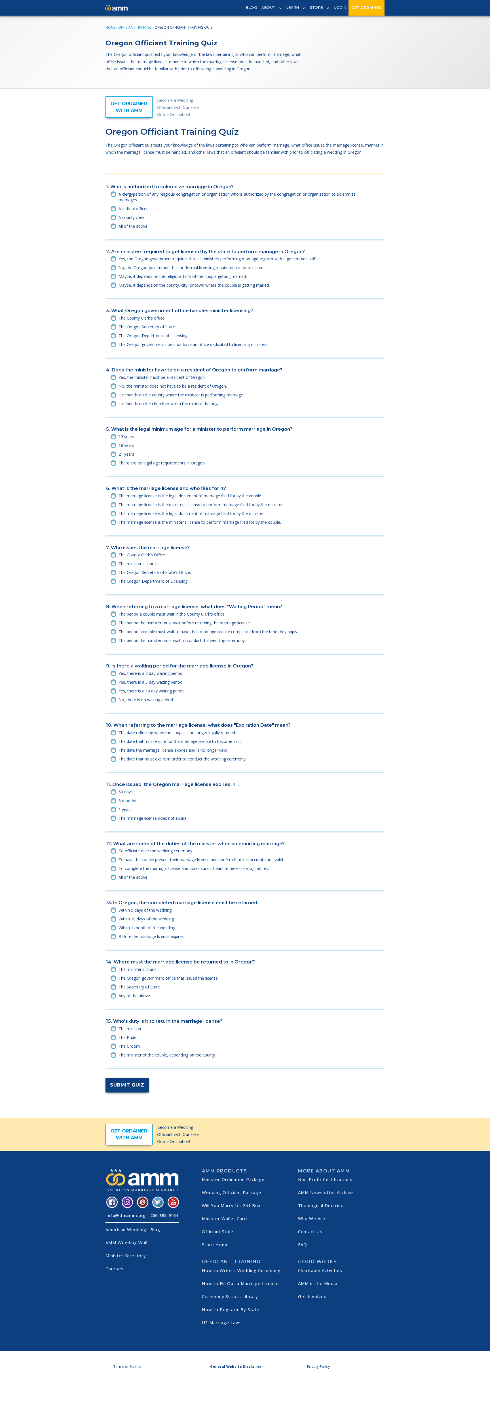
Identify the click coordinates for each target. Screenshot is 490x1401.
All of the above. (133, 226)
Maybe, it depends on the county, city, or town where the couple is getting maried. (194, 285)
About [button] (268, 7)
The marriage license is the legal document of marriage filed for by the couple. (190, 495)
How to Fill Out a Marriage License (240, 1283)
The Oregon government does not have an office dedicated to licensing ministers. (194, 344)
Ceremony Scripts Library (230, 1296)
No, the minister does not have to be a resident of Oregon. (173, 386)
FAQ (302, 1244)
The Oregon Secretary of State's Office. (155, 572)
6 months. (128, 800)
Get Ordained (366, 7)
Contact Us (310, 1231)
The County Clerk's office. (142, 318)
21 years (126, 454)
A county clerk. (132, 217)
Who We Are (311, 1218)
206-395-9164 (164, 1215)
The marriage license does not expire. (153, 818)
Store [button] (316, 7)
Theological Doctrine (321, 1205)
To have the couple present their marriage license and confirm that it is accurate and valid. (201, 859)
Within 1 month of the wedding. (147, 927)
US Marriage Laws (222, 1322)
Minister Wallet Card (224, 1218)
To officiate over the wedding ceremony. (156, 850)
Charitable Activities (320, 1270)
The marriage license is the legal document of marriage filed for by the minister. (192, 513)
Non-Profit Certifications (325, 1179)
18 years (126, 445)
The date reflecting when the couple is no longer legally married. (177, 732)
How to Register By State (230, 1309)
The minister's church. (139, 563)
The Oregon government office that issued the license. (169, 978)
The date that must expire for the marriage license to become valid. (180, 741)
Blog (251, 7)
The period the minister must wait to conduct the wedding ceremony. (182, 640)
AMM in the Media (317, 1283)
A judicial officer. (134, 208)
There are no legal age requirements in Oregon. (162, 463)
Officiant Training (135, 27)
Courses (114, 1268)
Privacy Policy (318, 1366)
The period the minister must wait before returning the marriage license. (185, 623)
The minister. (130, 1028)
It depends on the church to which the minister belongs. (169, 403)
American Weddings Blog (132, 1229)
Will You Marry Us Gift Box (231, 1205)
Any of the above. (135, 995)
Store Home (215, 1244)
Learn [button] (292, 7)
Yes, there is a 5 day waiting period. (151, 682)
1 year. (125, 809)
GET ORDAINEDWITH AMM (129, 107)
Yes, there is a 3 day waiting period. (151, 673)
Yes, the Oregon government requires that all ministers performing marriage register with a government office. (220, 258)
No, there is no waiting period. (146, 699)
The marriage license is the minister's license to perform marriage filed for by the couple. (200, 522)
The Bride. (128, 1037)
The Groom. (130, 1046)
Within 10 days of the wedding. (147, 919)
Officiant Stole (217, 1231)
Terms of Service (127, 1366)
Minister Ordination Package (233, 1179)
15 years (126, 436)
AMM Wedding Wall (126, 1242)
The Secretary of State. (140, 987)
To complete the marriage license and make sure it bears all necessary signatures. (194, 868)
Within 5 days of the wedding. (145, 910)
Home (110, 27)
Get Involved (312, 1296)
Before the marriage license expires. (152, 936)
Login (340, 7)
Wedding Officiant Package (231, 1192)
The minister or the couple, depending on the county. (167, 1055)
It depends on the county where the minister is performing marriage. (181, 395)
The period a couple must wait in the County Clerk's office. (172, 614)
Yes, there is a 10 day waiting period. (152, 691)
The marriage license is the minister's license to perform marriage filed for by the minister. (201, 504)
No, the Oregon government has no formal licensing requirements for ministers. (192, 267)
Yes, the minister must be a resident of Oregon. (162, 377)
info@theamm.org (126, 1215)
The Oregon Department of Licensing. (153, 335)
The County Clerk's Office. (142, 554)
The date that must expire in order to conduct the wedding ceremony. (182, 759)
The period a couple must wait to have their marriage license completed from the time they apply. (208, 631)
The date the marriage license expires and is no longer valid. (173, 750)
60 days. (126, 791)
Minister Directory (125, 1255)
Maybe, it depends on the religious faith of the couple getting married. (183, 276)
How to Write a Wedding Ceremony (241, 1270)
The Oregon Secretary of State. (147, 326)
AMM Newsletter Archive (325, 1192)
